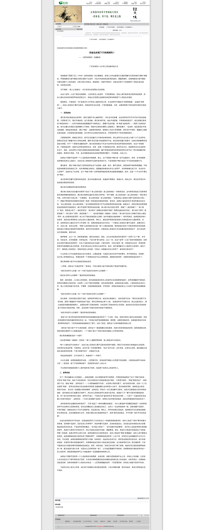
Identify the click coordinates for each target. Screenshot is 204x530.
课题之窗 (99, 24)
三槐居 (109, 521)
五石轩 (96, 521)
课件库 (131, 521)
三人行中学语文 (87, 521)
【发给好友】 (93, 515)
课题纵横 (105, 24)
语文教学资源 (77, 521)
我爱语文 (67, 521)
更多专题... (80, 29)
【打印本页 (120, 515)
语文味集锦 (60, 31)
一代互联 (138, 521)
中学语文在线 (123, 521)
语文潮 (115, 521)
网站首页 (92, 24)
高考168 (102, 521)
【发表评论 (60, 515)
